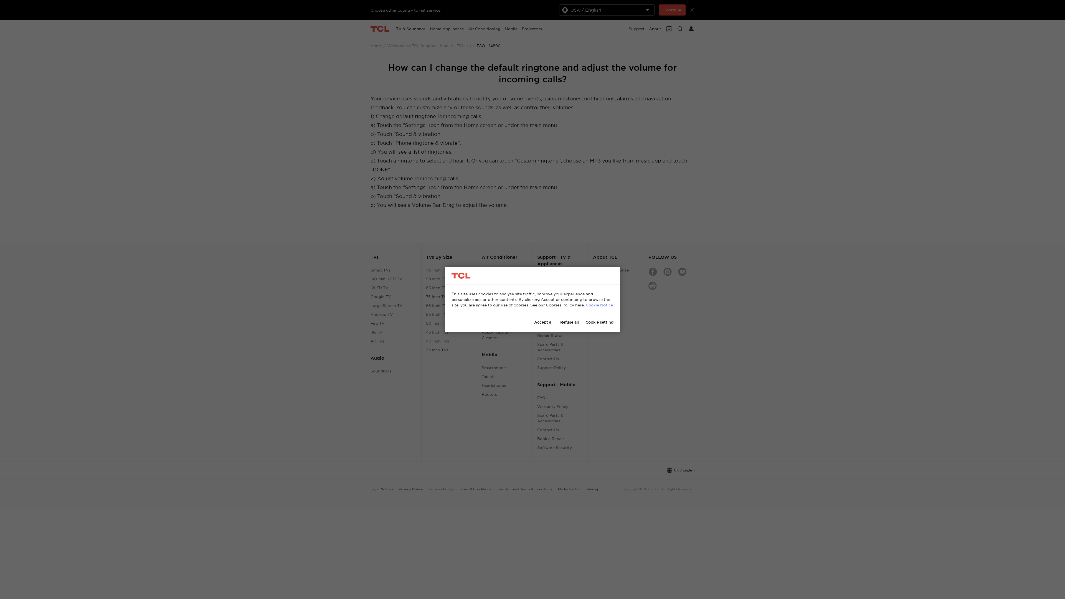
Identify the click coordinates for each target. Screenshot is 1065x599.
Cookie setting (599, 322)
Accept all (544, 322)
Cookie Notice (599, 305)
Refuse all (569, 322)
